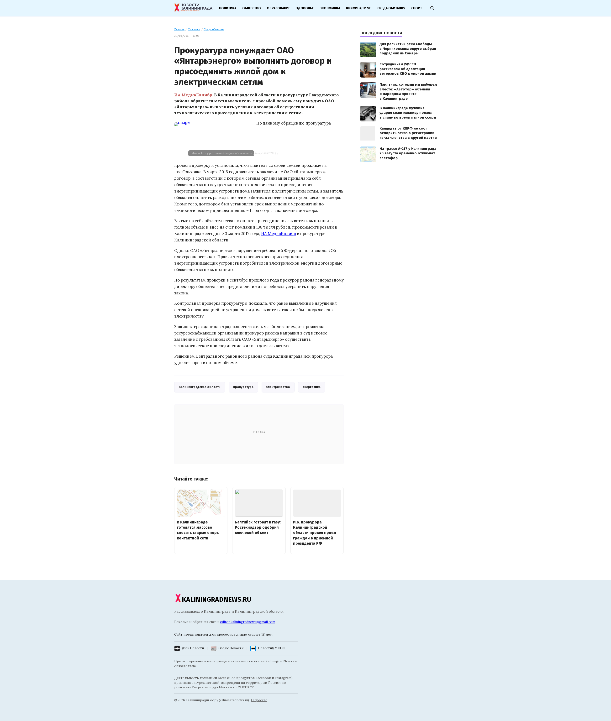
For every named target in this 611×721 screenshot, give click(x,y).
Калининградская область (200, 387)
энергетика (312, 387)
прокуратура (243, 387)
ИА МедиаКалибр (278, 233)
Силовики (194, 29)
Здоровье (305, 8)
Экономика (330, 8)
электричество (278, 387)
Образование (278, 8)
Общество (251, 8)
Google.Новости (230, 648)
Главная (179, 29)
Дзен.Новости (193, 648)
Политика (227, 8)
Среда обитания (391, 8)
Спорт (416, 8)
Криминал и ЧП (358, 8)
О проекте (259, 700)
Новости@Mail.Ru (271, 648)
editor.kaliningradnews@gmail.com (247, 622)
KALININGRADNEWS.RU (216, 599)
